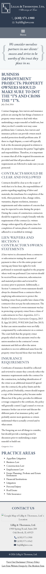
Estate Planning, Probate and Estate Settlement (23, 474)
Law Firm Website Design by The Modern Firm (23, 565)
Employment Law (15, 469)
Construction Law (15, 465)
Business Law (12, 462)
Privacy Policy (33, 562)
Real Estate (11, 490)
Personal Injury (13, 486)
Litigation (11, 482)
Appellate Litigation (16, 458)
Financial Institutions (16, 479)
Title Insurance (13, 493)
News (11, 446)
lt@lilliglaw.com (25, 22)
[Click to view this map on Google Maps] (23, 519)
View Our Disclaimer (15, 562)
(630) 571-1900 (24, 18)
